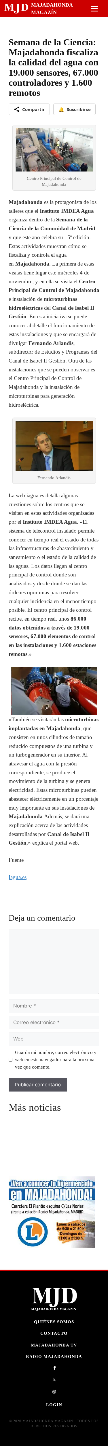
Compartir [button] (33, 109)
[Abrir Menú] (94, 8)
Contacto (54, 1333)
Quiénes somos (54, 1321)
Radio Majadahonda (54, 1356)
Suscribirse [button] (74, 109)
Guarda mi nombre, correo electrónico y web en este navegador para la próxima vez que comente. (55, 1060)
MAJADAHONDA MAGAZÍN (52, 8)
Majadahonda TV (54, 1344)
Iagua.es (17, 877)
